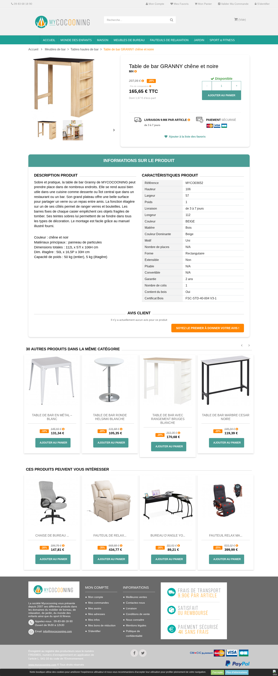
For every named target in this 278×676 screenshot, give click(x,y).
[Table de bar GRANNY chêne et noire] (47, 130)
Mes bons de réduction (102, 625)
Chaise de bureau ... (52, 535)
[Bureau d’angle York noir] (168, 500)
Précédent (37, 125)
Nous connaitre (135, 619)
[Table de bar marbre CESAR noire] (225, 380)
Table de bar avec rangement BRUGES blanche (168, 419)
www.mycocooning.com (42, 664)
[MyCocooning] (63, 22)
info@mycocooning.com (57, 631)
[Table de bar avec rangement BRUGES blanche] (167, 380)
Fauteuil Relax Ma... (225, 535)
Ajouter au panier (221, 95)
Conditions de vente (138, 614)
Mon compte (156, 3)
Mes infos (94, 619)
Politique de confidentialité (134, 633)
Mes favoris (181, 3)
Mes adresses (96, 614)
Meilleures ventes (136, 597)
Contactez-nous (135, 602)
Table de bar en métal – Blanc (52, 417)
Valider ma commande (234, 3)
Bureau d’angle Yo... (168, 535)
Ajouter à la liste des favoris (187, 136)
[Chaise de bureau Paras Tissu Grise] (52, 500)
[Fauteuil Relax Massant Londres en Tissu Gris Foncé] (226, 500)
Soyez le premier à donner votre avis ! (207, 328)
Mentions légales (136, 625)
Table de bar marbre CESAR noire (225, 417)
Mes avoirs (94, 608)
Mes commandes (98, 602)
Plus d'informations (236, 672)
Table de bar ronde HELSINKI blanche (110, 417)
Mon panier (204, 3)
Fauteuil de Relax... (109, 535)
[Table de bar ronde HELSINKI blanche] (109, 380)
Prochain (115, 132)
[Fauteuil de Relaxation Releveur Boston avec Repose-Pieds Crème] (110, 500)
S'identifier (263, 3)
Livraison (131, 608)
